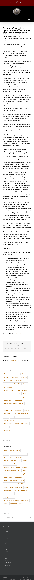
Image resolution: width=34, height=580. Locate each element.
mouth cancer (18, 400)
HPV (19, 394)
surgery (6, 420)
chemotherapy (8, 380)
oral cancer (7, 407)
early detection (8, 387)
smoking (6, 417)
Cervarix (6, 377)
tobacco (6, 427)
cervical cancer (15, 377)
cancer (18, 374)
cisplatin (13, 384)
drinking (25, 384)
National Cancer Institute (10, 403)
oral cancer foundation (18, 407)
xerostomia (7, 430)
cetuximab (24, 377)
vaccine (21, 427)
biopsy (12, 374)
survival (12, 420)
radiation (26, 410)
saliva (14, 413)
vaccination (13, 427)
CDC (23, 374)
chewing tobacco (18, 380)
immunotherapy (8, 400)
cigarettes (6, 384)
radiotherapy (7, 413)
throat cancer (25, 423)
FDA (15, 387)
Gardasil (24, 390)
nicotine (21, 403)
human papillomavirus (10, 397)
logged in (13, 360)
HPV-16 (24, 394)
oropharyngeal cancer (16, 410)
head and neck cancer (10, 394)
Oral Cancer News (18, 333)
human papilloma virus (24, 397)
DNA (19, 384)
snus (12, 417)
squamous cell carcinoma (22, 417)
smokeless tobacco (23, 413)
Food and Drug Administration (12, 390)
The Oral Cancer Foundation (11, 423)
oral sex (6, 410)
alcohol (6, 374)
